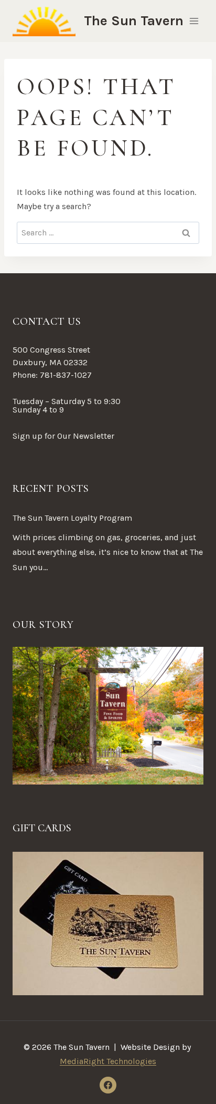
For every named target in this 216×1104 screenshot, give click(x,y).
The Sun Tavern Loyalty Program (72, 518)
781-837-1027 (66, 375)
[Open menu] (193, 21)
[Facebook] (108, 1085)
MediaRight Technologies (108, 1061)
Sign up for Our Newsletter (63, 436)
